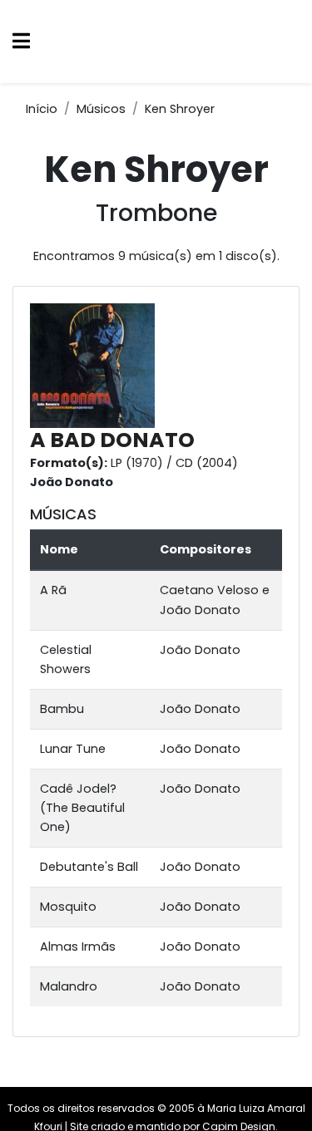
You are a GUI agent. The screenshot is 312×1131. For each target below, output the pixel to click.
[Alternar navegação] (21, 42)
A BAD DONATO (112, 440)
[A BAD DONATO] (96, 365)
